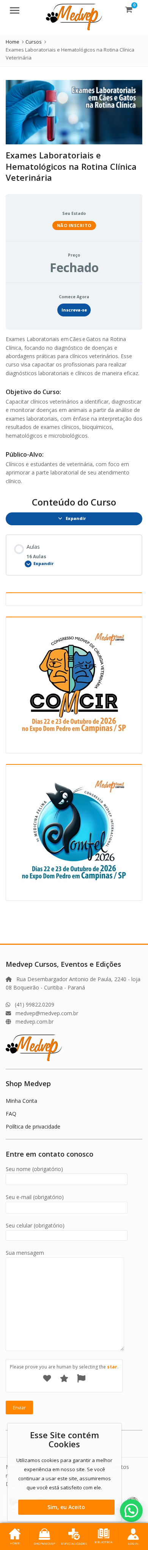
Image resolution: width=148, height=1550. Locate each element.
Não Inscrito (74, 225)
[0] (128, 9)
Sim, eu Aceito (66, 1507)
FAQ (11, 1113)
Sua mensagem (25, 1252)
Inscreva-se (74, 310)
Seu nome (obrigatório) (34, 1169)
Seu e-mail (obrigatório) (35, 1197)
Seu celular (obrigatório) (35, 1225)
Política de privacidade (33, 1126)
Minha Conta (21, 1100)
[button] (131, 1510)
